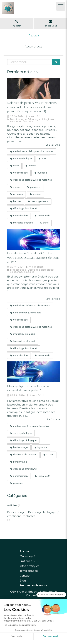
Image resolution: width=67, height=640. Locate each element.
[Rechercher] (56, 62)
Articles (12, 505)
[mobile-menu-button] (60, 6)
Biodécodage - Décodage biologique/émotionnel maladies (33, 514)
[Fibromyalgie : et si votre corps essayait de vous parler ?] (33, 371)
